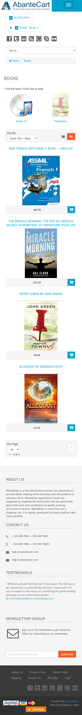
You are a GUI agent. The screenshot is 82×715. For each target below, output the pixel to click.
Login (68, 678)
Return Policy (60, 672)
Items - (26, 27)
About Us (17, 672)
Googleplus (39, 38)
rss (32, 38)
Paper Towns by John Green (40, 294)
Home (15, 60)
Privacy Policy (37, 672)
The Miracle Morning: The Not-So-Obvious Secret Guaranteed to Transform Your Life (41, 223)
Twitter (17, 38)
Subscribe (67, 654)
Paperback (60, 121)
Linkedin (24, 38)
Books (27, 60)
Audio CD (21, 121)
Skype (47, 38)
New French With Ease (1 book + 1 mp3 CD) (41, 148)
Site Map (53, 678)
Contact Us (34, 678)
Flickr (54, 38)
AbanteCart (71, 701)
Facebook (9, 38)
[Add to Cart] (71, 209)
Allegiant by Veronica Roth (40, 366)
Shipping (16, 678)
